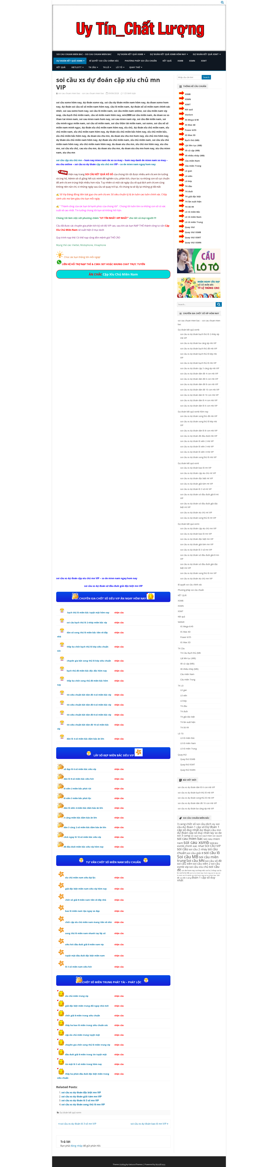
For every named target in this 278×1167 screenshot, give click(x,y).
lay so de (216, 833)
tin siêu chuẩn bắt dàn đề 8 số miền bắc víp (89, 714)
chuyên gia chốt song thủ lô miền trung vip (87, 1044)
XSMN (192, 60)
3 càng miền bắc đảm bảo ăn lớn (80, 817)
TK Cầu (92, 67)
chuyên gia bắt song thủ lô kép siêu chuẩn (89, 660)
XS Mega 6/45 (192, 119)
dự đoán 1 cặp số (193, 827)
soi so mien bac (210, 875)
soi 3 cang (183, 835)
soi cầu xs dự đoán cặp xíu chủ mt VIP (198, 473)
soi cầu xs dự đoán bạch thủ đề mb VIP (198, 348)
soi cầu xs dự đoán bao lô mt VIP (195, 467)
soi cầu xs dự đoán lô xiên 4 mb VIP (197, 451)
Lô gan (188, 171)
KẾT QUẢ (167, 60)
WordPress (160, 1164)
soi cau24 (217, 835)
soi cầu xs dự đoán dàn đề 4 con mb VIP (199, 373)
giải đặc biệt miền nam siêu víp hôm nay (86, 888)
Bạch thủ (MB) (192, 140)
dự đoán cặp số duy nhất (193, 833)
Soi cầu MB (187, 856)
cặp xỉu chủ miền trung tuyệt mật (82, 1035)
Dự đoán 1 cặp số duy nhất (198, 828)
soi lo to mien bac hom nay (200, 873)
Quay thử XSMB (193, 232)
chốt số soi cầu (195, 824)
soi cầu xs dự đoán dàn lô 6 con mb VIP (198, 405)
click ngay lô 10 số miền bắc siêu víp (82, 837)
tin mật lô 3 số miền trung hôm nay (83, 1064)
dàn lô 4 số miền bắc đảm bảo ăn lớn (85, 738)
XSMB (180, 60)
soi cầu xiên (184, 863)
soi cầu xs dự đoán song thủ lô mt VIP (198, 517)
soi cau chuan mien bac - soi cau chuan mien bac (81, 93)
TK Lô (106, 67)
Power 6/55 (190, 130)
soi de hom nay (188, 870)
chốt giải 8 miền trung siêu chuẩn (82, 1015)
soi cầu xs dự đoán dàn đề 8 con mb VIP (199, 384)
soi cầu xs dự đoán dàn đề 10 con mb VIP (199, 389)
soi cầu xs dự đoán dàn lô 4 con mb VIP (198, 400)
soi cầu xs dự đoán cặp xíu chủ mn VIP (198, 528)
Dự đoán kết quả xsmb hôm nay (168, 54)
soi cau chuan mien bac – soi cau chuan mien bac (83, 54)
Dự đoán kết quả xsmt (206, 54)
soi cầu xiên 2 (201, 863)
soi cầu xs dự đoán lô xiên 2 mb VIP (197, 441)
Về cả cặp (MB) (192, 150)
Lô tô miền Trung (194, 222)
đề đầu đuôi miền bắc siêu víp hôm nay (84, 846)
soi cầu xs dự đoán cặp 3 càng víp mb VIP (199, 368)
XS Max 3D (190, 135)
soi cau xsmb (196, 842)
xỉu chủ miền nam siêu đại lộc (80, 877)
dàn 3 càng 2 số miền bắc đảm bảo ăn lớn (85, 827)
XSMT (204, 60)
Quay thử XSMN (193, 242)
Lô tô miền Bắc (192, 211)
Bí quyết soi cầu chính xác (104, 60)
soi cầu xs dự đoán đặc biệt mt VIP (196, 478)
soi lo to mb (184, 873)
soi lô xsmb (187, 875)
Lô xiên (188, 176)
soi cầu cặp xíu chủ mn (69, 160)
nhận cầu (119, 612)
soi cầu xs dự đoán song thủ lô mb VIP (198, 457)
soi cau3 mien (205, 835)
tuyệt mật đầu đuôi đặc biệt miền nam (85, 955)
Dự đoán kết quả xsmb (130, 54)
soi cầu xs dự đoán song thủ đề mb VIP (198, 416)
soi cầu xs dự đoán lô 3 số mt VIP (196, 489)
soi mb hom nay (198, 875)
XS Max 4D (190, 124)
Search (206, 77)
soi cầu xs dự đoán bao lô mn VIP (149, 1123)
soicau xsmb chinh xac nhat (197, 844)
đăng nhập (77, 1145)
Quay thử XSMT (193, 237)
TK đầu (188, 186)
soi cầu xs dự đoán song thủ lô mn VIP (83, 1104)
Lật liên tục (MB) (193, 145)
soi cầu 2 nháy (198, 849)
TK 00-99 (189, 206)
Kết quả (60, 67)
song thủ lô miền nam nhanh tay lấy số (85, 933)
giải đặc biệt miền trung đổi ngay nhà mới (87, 1005)
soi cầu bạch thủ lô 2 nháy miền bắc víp (87, 622)
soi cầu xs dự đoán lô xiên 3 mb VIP (197, 446)
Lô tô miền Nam (193, 217)
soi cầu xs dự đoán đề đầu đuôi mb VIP (198, 436)
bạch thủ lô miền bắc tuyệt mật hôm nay (88, 612)
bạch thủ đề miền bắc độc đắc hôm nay (87, 670)
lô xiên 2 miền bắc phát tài (77, 788)
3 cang (181, 824)
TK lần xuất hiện (193, 201)
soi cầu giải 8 (195, 853)
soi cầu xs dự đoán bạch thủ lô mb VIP (198, 363)
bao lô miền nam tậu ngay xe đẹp (82, 911)
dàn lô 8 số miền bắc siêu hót (79, 778)
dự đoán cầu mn (210, 830)
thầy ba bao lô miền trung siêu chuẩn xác (86, 1025)
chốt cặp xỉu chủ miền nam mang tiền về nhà (88, 922)
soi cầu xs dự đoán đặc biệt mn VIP (81, 1092)
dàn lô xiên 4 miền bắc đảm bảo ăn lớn (83, 808)
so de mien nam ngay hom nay (138, 164)
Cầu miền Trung (193, 165)
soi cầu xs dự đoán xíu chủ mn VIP (196, 578)
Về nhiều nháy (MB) (195, 155)
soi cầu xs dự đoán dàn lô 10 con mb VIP (199, 395)
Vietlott (76, 67)
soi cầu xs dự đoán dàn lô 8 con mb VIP (198, 430)
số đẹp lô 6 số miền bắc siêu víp (80, 769)
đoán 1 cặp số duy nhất (196, 879)
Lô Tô (119, 67)
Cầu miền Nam (192, 160)
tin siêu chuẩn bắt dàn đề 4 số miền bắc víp (89, 694)
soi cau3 (194, 835)
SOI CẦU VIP (213, 846)
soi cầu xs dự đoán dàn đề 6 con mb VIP (199, 379)
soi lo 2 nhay (210, 870)
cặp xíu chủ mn (105, 164)
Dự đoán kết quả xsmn (69, 60)
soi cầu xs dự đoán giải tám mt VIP (196, 483)
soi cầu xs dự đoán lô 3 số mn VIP (80, 1100)
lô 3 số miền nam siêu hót (78, 966)
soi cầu (182, 849)
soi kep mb (200, 870)
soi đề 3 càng (185, 877)
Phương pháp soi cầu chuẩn (141, 60)
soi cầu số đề (213, 861)
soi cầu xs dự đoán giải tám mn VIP (81, 1096)
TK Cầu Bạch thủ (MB (190, 653)
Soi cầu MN (195, 860)
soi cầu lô (212, 852)
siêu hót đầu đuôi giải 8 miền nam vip (84, 944)
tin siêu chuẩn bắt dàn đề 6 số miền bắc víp (89, 704)
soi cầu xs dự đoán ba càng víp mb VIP (198, 343)
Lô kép (188, 181)
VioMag (122, 1164)
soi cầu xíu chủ (198, 867)
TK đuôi (189, 191)
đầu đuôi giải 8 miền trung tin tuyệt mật (86, 1054)
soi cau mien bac (190, 838)
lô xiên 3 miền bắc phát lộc (77, 798)
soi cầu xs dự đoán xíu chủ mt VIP (196, 512)
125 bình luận (129, 93)
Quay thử (134, 67)
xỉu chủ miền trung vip (76, 996)
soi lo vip (214, 873)
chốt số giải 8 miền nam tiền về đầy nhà (85, 899)
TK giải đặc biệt (193, 196)
